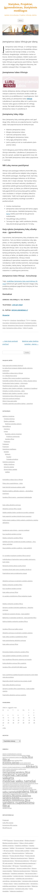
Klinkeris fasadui (29, 840)
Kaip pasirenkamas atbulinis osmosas (14, 640)
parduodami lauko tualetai (25, 788)
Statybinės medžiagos (9, 449)
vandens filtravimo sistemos (17, 795)
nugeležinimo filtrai (8, 785)
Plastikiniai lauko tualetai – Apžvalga (14, 386)
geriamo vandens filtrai (16, 760)
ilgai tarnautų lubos (30, 873)
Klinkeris (7, 454)
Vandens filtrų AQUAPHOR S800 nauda (15, 667)
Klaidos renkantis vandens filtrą (12, 585)
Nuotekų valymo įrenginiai (13, 434)
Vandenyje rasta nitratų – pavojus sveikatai (16, 530)
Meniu (20, 20)
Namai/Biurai (21, 320)
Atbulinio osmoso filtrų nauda (12, 509)
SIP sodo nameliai (8, 863)
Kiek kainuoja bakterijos (22, 861)
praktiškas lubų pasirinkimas (24, 878)
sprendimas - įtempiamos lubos (12, 881)
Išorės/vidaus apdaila (10, 469)
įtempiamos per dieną (24, 886)
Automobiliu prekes (26, 866)
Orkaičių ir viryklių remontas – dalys (14, 391)
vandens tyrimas (7, 808)
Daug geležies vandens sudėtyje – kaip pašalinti (17, 548)
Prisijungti (6, 820)
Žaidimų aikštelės (9, 421)
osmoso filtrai (26, 785)
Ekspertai (10, 840)
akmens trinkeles (7, 754)
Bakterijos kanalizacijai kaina (19, 858)
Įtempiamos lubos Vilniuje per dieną (14, 396)
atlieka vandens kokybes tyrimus (11, 755)
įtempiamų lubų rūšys (21, 889)
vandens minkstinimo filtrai (16, 800)
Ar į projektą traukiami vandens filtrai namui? (17, 556)
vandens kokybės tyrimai (26, 798)
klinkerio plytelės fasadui (9, 767)
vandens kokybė (11, 797)
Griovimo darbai (9, 467)
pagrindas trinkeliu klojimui (10, 788)
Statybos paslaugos (9, 462)
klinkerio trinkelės (21, 767)
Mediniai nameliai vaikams (13, 424)
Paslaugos (7, 441)
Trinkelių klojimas (9, 419)
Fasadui (8, 457)
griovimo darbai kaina (25, 763)
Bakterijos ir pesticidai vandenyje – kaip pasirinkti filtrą (19, 618)
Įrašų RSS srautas (8, 823)
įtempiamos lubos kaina (17, 323)
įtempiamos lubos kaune (15, 325)
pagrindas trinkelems (8, 786)
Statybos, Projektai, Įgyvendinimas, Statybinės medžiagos (20, 7)
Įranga (6, 431)
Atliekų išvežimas (9, 464)
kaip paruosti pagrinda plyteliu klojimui (13, 764)
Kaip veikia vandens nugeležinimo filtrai (15, 637)
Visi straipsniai (20, 848)
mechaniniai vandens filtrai (16, 772)
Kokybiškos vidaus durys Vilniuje (13, 373)
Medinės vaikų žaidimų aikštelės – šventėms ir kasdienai (20, 388)
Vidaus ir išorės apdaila (26, 843)
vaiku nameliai (10, 791)
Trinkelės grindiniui (12, 459)
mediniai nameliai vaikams (15, 776)
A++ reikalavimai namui (10, 376)
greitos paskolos (7, 876)
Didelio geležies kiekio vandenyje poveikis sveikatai (18, 512)
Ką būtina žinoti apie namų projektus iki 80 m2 (17, 569)
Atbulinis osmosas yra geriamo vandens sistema (17, 581)
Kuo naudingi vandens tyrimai (12, 534)
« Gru (4, 728)
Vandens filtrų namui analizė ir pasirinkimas (16, 378)
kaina (8, 214)
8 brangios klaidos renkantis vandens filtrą (16, 652)
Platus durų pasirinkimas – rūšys (13, 483)
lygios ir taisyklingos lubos (21, 883)
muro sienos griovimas (9, 783)
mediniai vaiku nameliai (19, 781)
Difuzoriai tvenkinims (18, 853)
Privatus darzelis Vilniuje (17, 856)
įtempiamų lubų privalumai (30, 881)
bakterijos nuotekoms (16, 891)
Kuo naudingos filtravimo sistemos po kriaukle (17, 659)
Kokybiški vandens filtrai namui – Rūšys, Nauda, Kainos (20, 381)
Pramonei (6, 447)
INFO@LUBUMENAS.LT (19, 310)
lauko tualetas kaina (20, 769)
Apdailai (6, 452)
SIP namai (33, 861)
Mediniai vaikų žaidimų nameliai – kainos (15, 393)
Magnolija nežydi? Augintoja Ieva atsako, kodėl (17, 681)
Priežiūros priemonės (13, 436)
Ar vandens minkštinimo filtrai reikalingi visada (17, 596)
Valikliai (7, 472)
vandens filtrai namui (8, 794)
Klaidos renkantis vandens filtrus (13, 538)
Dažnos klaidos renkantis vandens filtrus (15, 621)
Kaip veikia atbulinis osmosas (12, 505)
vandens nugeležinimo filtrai (18, 804)
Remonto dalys (7, 866)
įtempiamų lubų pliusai (31, 876)
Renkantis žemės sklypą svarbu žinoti (14, 566)
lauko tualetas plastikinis (9, 770)
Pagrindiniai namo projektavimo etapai (15, 573)
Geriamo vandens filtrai (23, 868)
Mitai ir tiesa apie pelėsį (10, 401)
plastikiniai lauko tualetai (9, 789)
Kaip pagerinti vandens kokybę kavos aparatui (17, 516)
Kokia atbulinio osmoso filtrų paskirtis (14, 663)
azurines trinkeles (25, 755)
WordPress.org (7, 828)
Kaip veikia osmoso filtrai (10, 592)
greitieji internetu (18, 876)
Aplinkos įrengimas (8, 416)
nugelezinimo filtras (32, 783)
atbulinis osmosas (17, 754)
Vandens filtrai (9, 439)
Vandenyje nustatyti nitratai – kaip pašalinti (16, 614)
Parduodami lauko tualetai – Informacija (15, 383)
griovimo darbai (11, 762)
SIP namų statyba (9, 851)
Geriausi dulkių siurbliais (22, 851)
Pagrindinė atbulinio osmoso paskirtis (14, 695)
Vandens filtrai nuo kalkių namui (13, 629)
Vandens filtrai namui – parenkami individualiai (17, 497)
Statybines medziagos (31, 848)
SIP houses (16, 866)
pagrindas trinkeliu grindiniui (22, 786)
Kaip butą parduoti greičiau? (11, 398)
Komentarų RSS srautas (10, 825)
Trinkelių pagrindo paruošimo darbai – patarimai (18, 403)
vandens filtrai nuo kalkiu (21, 794)
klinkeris (32, 766)
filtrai (6, 760)
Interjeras (13, 320)
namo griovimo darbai (21, 783)
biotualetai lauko (17, 757)
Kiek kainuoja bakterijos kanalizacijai (24, 863)
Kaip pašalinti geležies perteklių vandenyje (16, 656)
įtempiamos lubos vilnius (14, 328)
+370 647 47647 (17, 305)
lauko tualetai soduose (9, 769)
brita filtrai (27, 757)
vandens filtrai (27, 791)
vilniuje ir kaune (8, 883)
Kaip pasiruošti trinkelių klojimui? (13, 365)
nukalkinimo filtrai (18, 785)
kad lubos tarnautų (9, 878)
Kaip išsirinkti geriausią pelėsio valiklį (14, 487)
